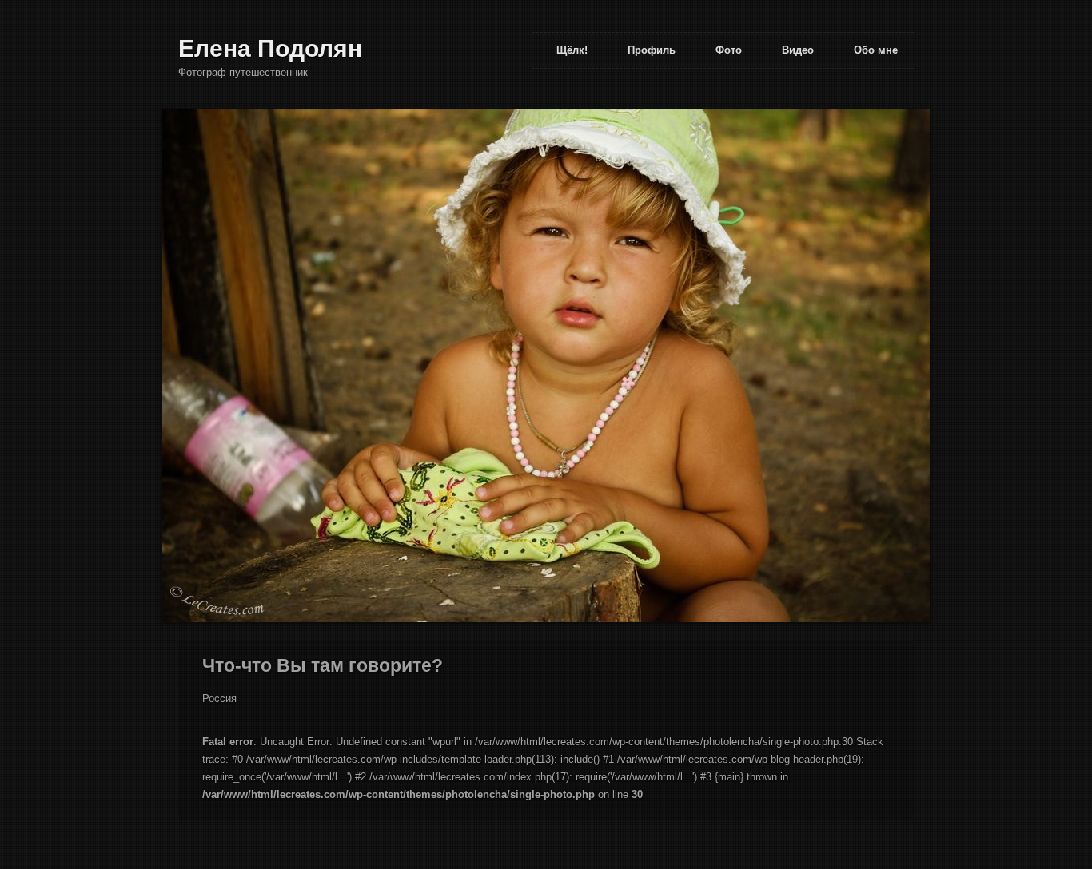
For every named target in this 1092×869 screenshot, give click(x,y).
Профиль (652, 50)
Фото (728, 50)
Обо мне (876, 50)
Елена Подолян (270, 48)
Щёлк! (572, 50)
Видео (798, 50)
